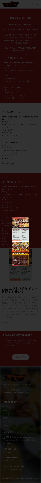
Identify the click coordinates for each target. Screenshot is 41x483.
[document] (20, 241)
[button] (26, 220)
